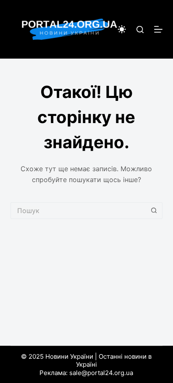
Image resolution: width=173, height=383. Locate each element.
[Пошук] (140, 29)
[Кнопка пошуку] (154, 210)
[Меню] (158, 29)
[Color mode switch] (122, 29)
